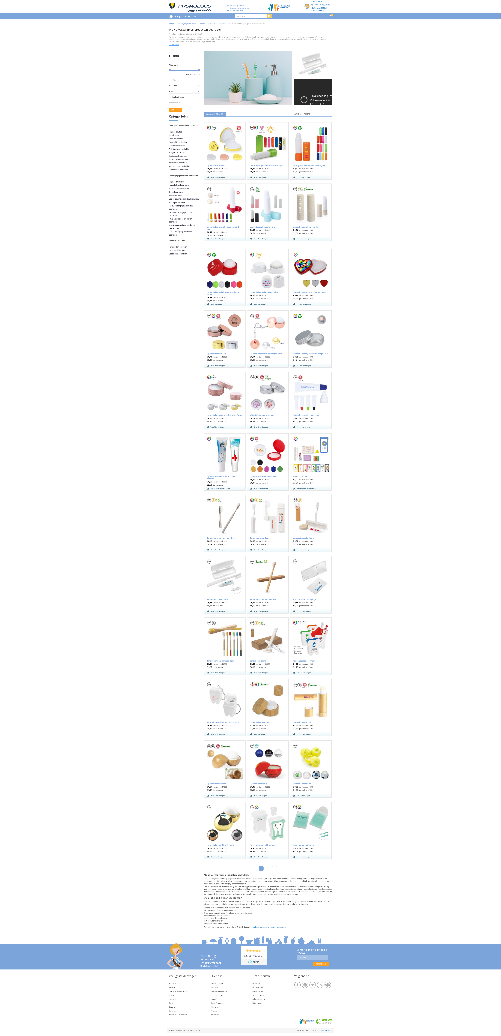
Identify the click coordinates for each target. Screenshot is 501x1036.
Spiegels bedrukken (176, 152)
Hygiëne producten (176, 182)
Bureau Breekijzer (326, 1030)
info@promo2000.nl (319, 8)
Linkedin (320, 985)
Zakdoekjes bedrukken (178, 156)
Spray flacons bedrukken (179, 189)
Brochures (214, 1007)
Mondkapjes (174, 135)
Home (171, 24)
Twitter (312, 985)
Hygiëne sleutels (175, 132)
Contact (213, 999)
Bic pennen (256, 983)
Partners (214, 1011)
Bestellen (172, 987)
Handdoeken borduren (178, 247)
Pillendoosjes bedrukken (178, 170)
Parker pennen (257, 991)
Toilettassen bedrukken (178, 163)
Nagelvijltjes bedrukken (178, 142)
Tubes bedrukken (176, 192)
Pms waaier (173, 999)
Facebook (297, 985)
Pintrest (305, 985)
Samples (172, 1007)
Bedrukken (172, 1011)
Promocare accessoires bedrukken (184, 126)
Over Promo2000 (217, 983)
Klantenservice (316, 2)
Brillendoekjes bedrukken (179, 159)
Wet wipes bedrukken (177, 202)
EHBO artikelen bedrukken (179, 149)
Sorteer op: (297, 114)
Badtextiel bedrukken (178, 241)
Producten (172, 983)
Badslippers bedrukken (178, 254)
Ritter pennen (257, 1003)
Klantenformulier (317, 11)
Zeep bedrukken (175, 195)
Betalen (171, 995)
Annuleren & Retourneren (178, 1015)
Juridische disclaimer (218, 995)
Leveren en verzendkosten (178, 991)
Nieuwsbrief (215, 1015)
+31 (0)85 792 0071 (321, 4)
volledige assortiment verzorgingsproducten (268, 927)
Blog (327, 985)
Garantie (172, 1003)
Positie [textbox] (307, 114)
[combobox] (317, 114)
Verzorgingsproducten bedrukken (213, 24)
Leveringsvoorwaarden (219, 991)
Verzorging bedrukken (187, 24)
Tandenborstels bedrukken (179, 166)
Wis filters (175, 110)
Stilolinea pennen (258, 999)
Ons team (214, 987)
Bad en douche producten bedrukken (184, 199)
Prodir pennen (257, 987)
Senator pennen (258, 995)
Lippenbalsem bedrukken (179, 185)
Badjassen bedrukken (177, 250)
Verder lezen (174, 45)
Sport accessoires (176, 139)
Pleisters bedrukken (177, 146)
